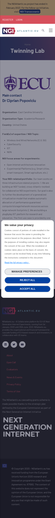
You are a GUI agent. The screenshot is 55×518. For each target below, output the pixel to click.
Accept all (27, 289)
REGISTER (7, 19)
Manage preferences (27, 271)
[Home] (20, 30)
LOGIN (19, 19)
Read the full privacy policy (17, 262)
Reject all (27, 280)
